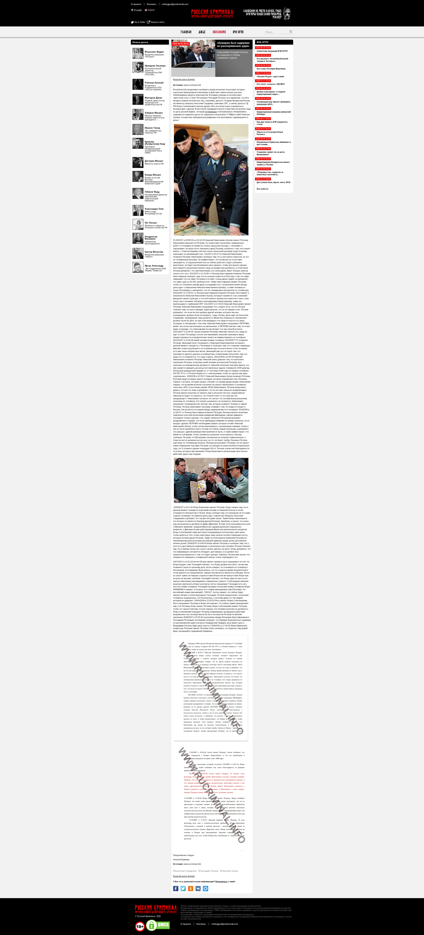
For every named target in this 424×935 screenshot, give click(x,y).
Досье (201, 32)
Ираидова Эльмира (155, 65)
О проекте (136, 4)
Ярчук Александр (154, 265)
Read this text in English (184, 79)
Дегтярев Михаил (154, 161)
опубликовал (211, 112)
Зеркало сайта (157, 22)
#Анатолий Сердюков (184, 871)
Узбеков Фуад (152, 192)
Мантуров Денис (153, 98)
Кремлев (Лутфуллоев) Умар (155, 143)
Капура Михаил (153, 175)
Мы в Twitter (139, 22)
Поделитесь (221, 881)
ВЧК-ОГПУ (238, 32)
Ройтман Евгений (154, 82)
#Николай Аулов (229, 871)
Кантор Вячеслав (154, 252)
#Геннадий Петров (208, 871)
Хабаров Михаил (154, 113)
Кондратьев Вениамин (151, 237)
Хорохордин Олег (154, 209)
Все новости (262, 188)
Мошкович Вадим (154, 52)
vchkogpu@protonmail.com (175, 4)
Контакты (151, 4)
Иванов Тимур (152, 128)
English (151, 10)
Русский (138, 10)
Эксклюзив (219, 32)
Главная (186, 32)
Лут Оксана (151, 223)
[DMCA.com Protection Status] (157, 931)
